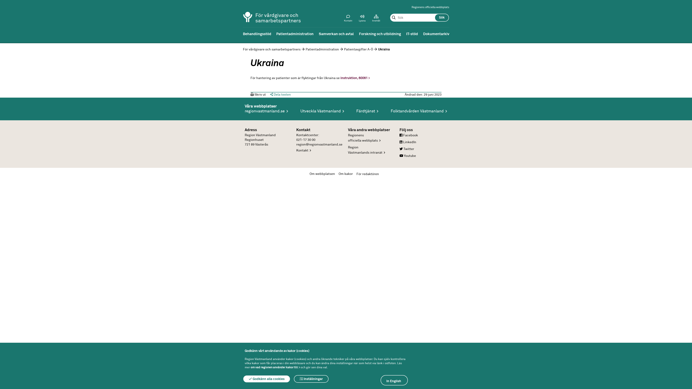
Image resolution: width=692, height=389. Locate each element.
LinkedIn (409, 142)
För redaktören (367, 174)
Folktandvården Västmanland (417, 111)
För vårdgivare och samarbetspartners (272, 49)
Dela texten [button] (282, 94)
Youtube (409, 156)
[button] (362, 19)
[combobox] (419, 18)
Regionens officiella (363, 138)
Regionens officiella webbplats (430, 7)
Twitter (408, 149)
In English (393, 381)
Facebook (410, 135)
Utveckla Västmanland (320, 111)
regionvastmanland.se (265, 111)
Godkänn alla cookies (268, 379)
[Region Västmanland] (248, 12)
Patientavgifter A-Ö (358, 49)
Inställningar (313, 379)
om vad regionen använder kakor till (274, 367)
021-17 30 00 (305, 140)
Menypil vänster (5, 33)
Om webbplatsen (322, 174)
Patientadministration (322, 49)
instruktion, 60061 (354, 78)
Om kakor (346, 174)
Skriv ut (260, 94)
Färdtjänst (365, 111)
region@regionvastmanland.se (319, 144)
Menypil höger (686, 33)
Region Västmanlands (365, 150)
